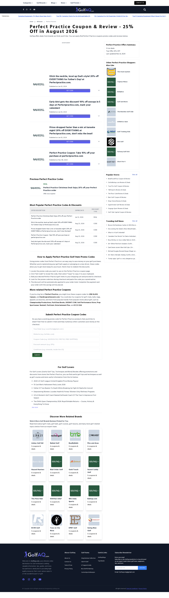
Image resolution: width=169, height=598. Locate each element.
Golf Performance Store (86, 302)
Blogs (53, 3)
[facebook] (24, 12)
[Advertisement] (66, 58)
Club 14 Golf (84, 562)
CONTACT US (140, 3)
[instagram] (26, 9)
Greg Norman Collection (88, 558)
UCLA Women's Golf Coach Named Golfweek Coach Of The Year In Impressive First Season (65, 396)
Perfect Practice (51, 294)
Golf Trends (75, 3)
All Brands (40, 22)
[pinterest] (30, 9)
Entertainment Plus (62, 305)
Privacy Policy (69, 569)
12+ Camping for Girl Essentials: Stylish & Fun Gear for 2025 (111, 16)
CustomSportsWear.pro (88, 572)
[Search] (145, 9)
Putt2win (50, 305)
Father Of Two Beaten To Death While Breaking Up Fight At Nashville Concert (63, 388)
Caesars (33, 297)
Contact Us (68, 562)
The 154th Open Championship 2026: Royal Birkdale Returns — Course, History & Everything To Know (64, 403)
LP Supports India (86, 565)
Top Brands (101, 561)
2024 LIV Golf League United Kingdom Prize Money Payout (56, 381)
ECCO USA (78, 305)
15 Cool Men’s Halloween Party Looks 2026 (49, 384)
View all (134, 175)
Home (31, 22)
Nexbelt (43, 305)
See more (35, 407)
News (63, 3)
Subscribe (142, 568)
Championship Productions (40, 302)
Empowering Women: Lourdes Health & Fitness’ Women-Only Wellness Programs (64, 391)
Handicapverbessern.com (50, 297)
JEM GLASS (93, 294)
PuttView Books (58, 302)
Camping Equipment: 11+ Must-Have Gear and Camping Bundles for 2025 (35, 16)
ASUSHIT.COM (71, 302)
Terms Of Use (68, 565)
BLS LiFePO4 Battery (87, 569)
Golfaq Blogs (102, 557)
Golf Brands (41, 3)
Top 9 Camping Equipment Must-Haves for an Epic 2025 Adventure (149, 16)
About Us (67, 558)
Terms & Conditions (132, 589)
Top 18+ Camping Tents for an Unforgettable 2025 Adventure (73, 16)
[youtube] (34, 9)
